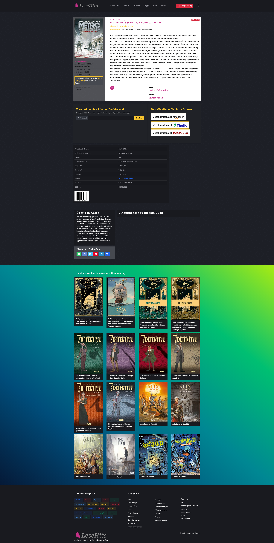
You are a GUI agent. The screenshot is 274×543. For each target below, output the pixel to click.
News (155, 6)
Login (183, 515)
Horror (196, 20)
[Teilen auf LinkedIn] (101, 254)
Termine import (161, 520)
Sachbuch (111, 508)
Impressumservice (135, 527)
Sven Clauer (195, 533)
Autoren (137, 6)
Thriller (78, 500)
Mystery (115, 500)
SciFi (87, 517)
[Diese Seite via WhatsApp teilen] (79, 254)
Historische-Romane (83, 513)
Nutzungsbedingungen (189, 506)
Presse (157, 517)
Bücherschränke (161, 510)
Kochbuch (115, 504)
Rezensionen (133, 513)
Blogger (146, 6)
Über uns (184, 499)
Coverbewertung (134, 520)
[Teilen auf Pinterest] (95, 254)
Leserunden (132, 506)
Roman (96, 500)
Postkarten (132, 523)
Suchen (139, 118)
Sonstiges (108, 517)
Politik (101, 508)
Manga (78, 517)
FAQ (182, 502)
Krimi (105, 500)
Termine (163, 6)
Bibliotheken (160, 503)
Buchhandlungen (161, 507)
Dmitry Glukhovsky (158, 90)
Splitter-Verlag (156, 97)
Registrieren (185, 518)
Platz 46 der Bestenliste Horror (121, 26)
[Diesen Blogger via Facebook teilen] (84, 254)
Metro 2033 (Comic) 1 (126, 178)
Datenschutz (186, 512)
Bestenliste (114, 6)
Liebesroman (90, 508)
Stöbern (126, 6)
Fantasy (79, 508)
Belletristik (97, 517)
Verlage (158, 513)
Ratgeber (104, 504)
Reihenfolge (132, 503)
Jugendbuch (92, 504)
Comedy (112, 513)
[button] (198, 6)
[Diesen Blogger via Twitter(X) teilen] (90, 254)
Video (130, 510)
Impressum (185, 509)
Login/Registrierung (185, 6)
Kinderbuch (80, 504)
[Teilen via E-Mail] (107, 254)
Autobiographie (100, 513)
